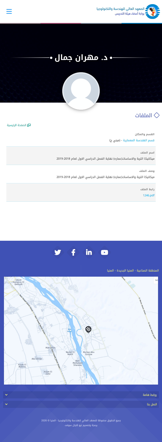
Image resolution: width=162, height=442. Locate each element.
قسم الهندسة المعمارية (138, 140)
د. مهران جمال (81, 58)
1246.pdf (148, 195)
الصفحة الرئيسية (16, 125)
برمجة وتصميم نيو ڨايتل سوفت (81, 425)
